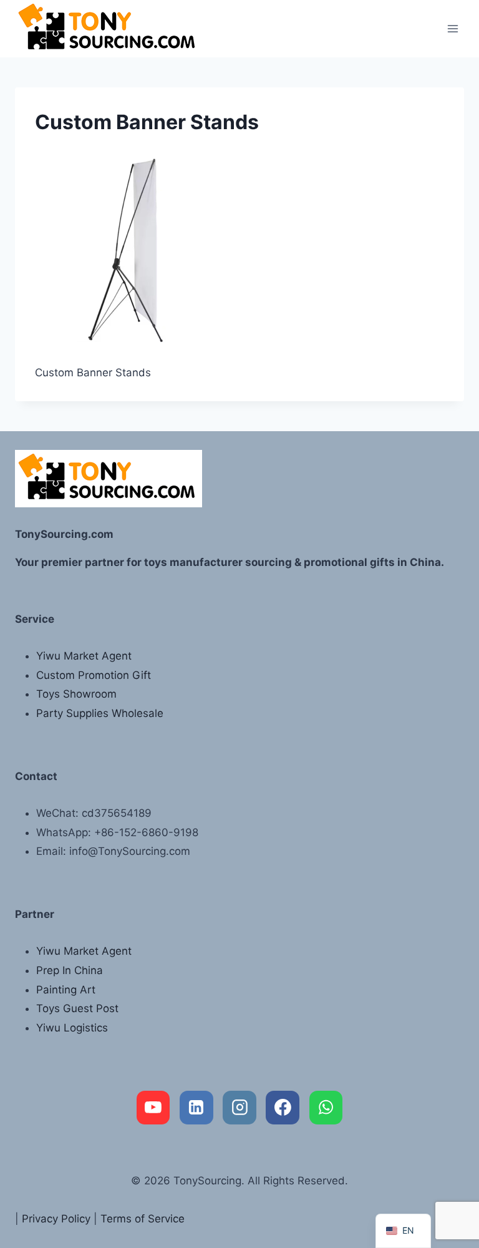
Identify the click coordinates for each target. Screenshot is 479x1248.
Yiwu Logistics (72, 1027)
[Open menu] (452, 28)
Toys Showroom (76, 694)
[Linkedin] (196, 1107)
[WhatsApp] (326, 1107)
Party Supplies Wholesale (99, 713)
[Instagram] (239, 1107)
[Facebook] (282, 1107)
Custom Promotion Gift (93, 675)
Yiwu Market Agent (84, 656)
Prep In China (69, 970)
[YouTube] (153, 1107)
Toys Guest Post (77, 1008)
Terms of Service (142, 1218)
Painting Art (65, 989)
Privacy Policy (56, 1218)
